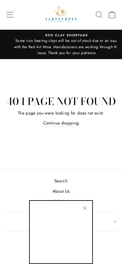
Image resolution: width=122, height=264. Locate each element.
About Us (61, 191)
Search (61, 181)
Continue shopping (61, 123)
